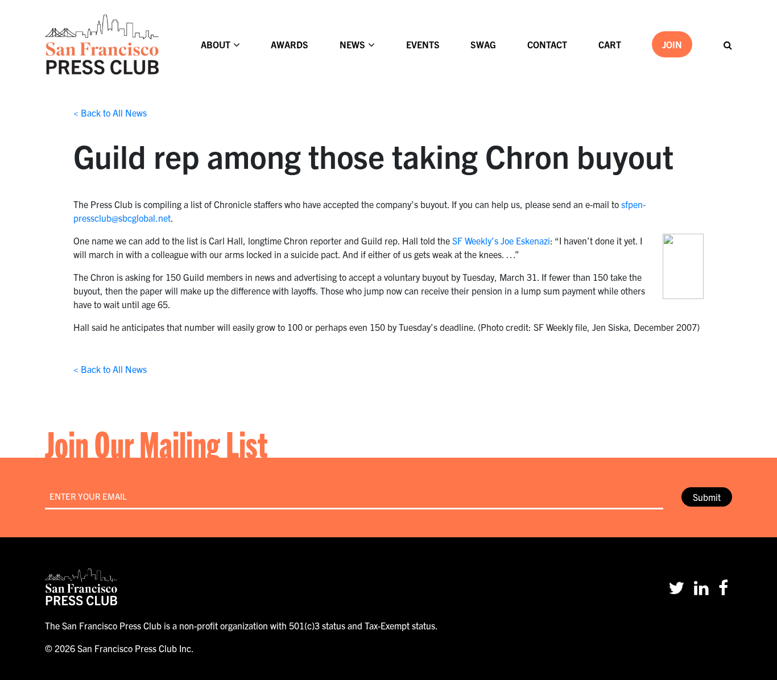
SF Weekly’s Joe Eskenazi (501, 240)
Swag (483, 44)
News (352, 44)
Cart (609, 44)
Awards (289, 44)
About (215, 44)
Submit (707, 497)
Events (423, 44)
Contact (547, 44)
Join (672, 44)
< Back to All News (110, 112)
